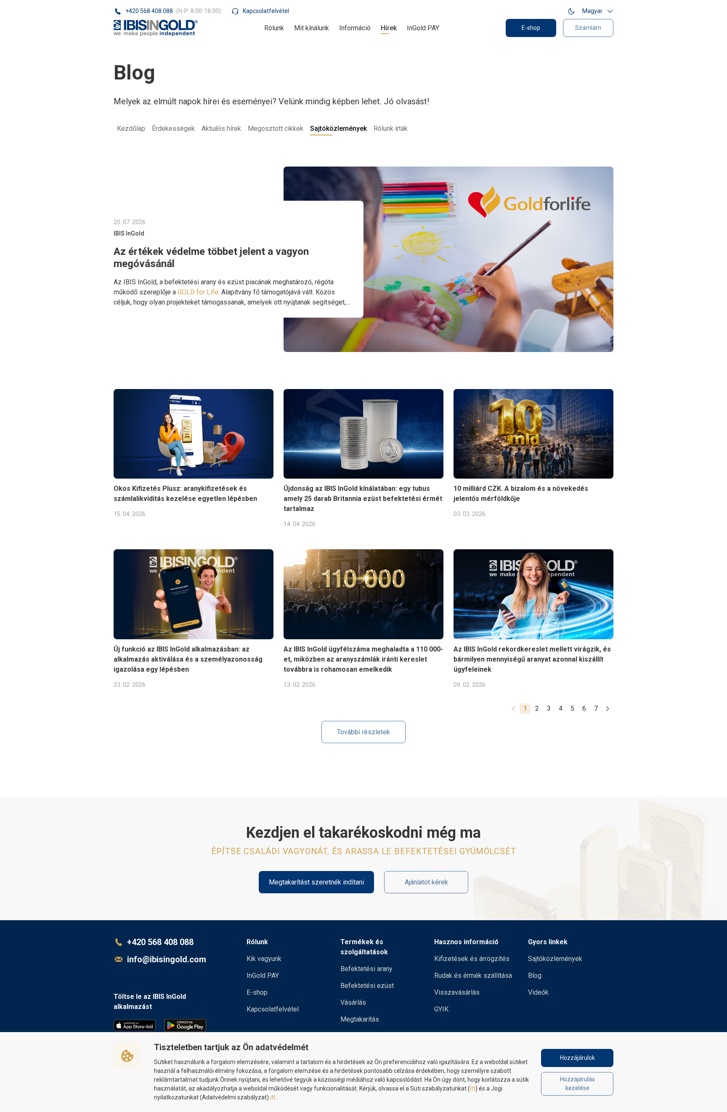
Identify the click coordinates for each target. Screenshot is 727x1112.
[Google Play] (185, 1025)
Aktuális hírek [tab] (221, 128)
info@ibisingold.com (166, 959)
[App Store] (135, 1025)
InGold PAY (423, 28)
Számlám (588, 27)
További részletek (363, 732)
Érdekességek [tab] (173, 128)
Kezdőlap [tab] (131, 128)
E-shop (531, 27)
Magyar (592, 11)
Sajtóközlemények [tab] (338, 128)
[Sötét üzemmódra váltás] (571, 11)
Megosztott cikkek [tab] (275, 128)
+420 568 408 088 (160, 942)
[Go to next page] (607, 708)
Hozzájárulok (577, 1057)
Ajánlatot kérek (426, 882)
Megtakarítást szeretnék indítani (316, 882)
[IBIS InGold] (156, 28)
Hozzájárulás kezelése (577, 1083)
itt (472, 1088)
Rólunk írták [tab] (391, 128)
